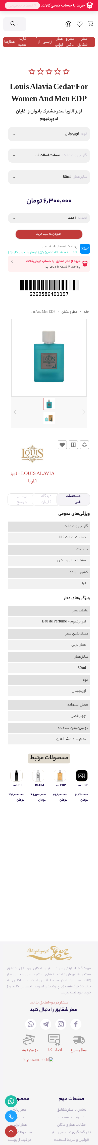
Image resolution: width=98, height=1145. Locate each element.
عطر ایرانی (59, 42)
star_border (32, 71)
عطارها (9, 42)
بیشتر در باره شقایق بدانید (49, 1003)
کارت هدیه (22, 42)
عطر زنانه (19, 1110)
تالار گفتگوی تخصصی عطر (71, 1133)
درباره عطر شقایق (71, 1118)
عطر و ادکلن (70, 42)
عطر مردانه (19, 1118)
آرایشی (47, 42)
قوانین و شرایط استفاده (71, 1140)
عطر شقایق (82, 42)
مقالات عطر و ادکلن (71, 1125)
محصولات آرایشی (19, 1133)
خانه (86, 312)
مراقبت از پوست (19, 1140)
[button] (49, 134)
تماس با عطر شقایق (71, 1110)
